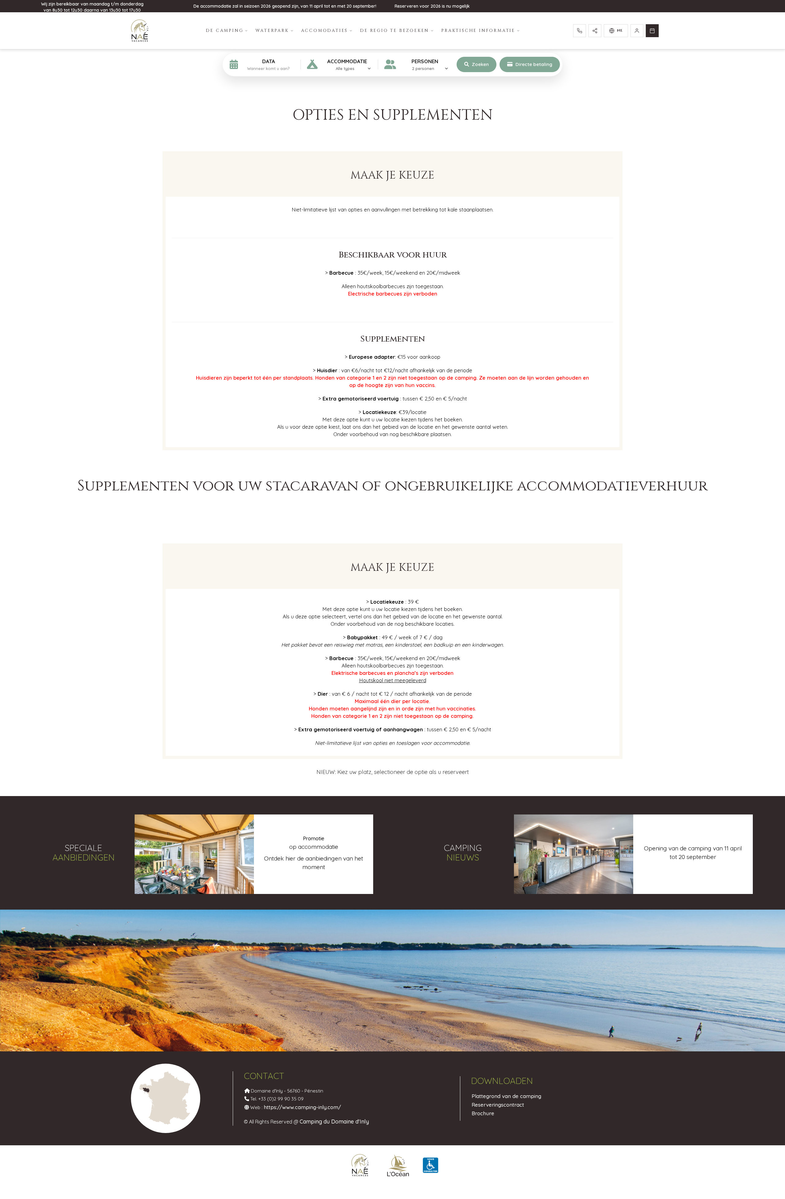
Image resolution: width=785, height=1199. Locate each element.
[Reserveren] (652, 30)
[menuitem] (227, 31)
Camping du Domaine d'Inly (334, 1121)
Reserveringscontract (498, 1104)
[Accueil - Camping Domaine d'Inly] (139, 30)
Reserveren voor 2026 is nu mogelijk (432, 6)
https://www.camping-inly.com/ (302, 1107)
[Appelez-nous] (579, 30)
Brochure (483, 1113)
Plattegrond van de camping (506, 1096)
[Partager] (594, 30)
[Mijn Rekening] (636, 30)
